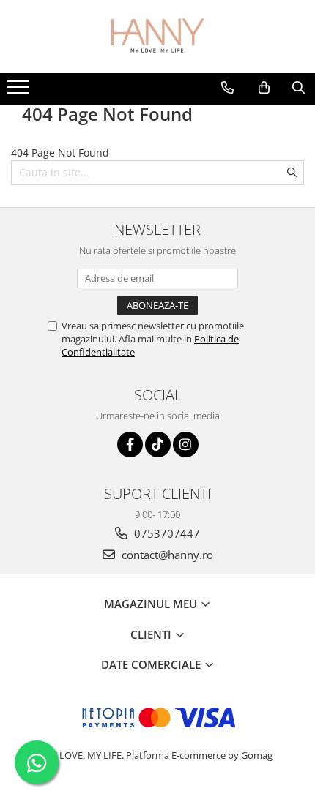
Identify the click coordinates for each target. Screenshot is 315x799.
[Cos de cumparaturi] (264, 87)
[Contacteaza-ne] (227, 87)
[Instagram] (186, 444)
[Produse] (20, 91)
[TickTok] (158, 444)
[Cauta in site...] (298, 87)
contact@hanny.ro (166, 554)
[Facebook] (130, 444)
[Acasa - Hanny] (157, 36)
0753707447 (165, 533)
